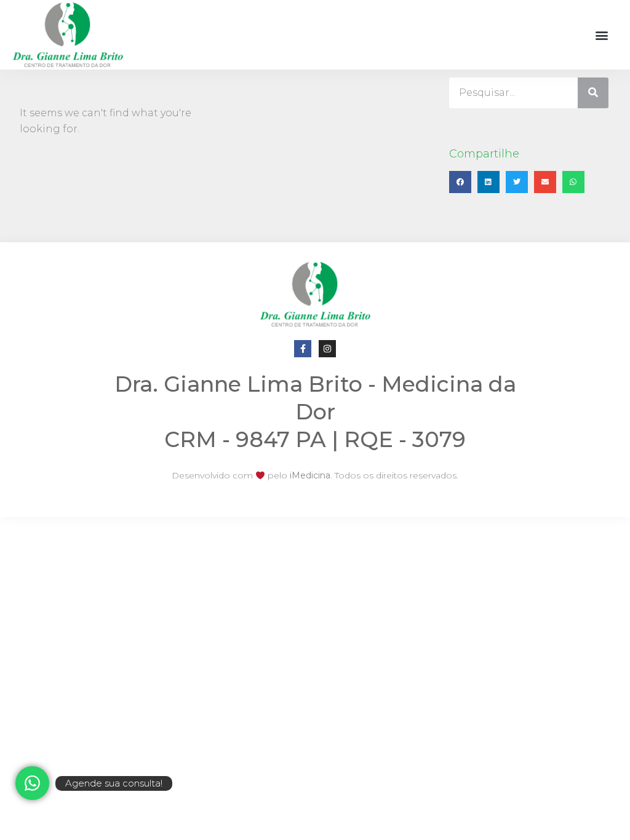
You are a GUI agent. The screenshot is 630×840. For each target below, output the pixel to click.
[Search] (593, 92)
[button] (601, 35)
